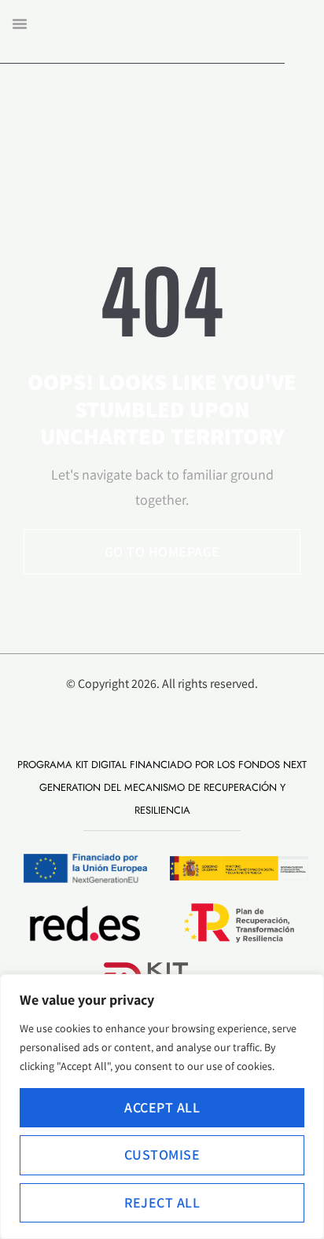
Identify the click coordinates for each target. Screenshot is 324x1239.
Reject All (162, 1202)
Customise (162, 1154)
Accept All (162, 1107)
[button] (19, 23)
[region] (162, 1106)
